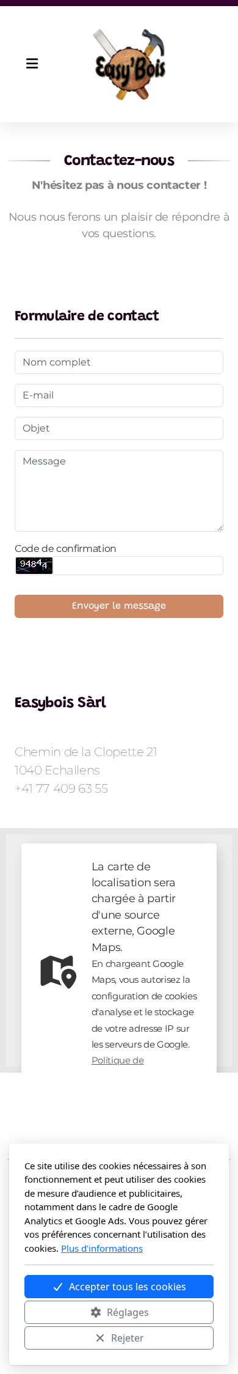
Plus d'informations (102, 1248)
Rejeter (127, 1338)
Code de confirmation (66, 548)
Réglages (128, 1312)
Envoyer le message (119, 606)
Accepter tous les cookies (127, 1286)
